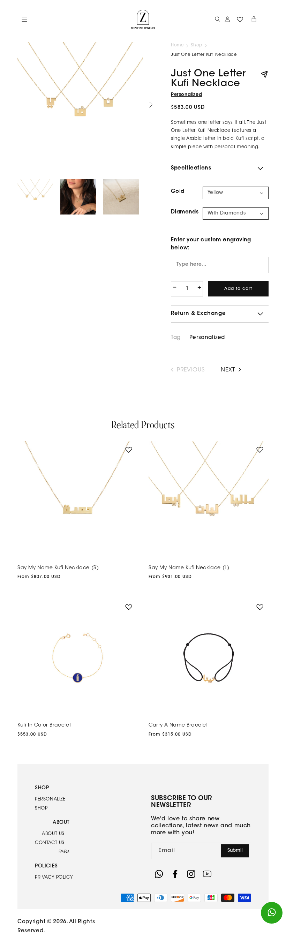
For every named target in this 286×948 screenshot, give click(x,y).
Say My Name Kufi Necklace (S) (58, 568)
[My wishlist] (240, 19)
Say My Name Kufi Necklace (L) (189, 568)
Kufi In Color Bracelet (44, 725)
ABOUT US (53, 834)
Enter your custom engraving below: (211, 244)
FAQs (64, 852)
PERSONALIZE (50, 799)
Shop (196, 45)
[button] (218, 19)
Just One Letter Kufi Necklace (204, 55)
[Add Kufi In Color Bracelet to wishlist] (128, 607)
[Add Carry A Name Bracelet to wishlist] (260, 607)
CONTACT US (50, 843)
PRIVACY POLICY (54, 877)
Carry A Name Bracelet (178, 725)
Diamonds (184, 212)
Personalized (186, 94)
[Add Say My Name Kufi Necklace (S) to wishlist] (128, 449)
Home (177, 45)
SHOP (41, 808)
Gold (178, 191)
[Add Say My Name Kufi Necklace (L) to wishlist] (260, 449)
